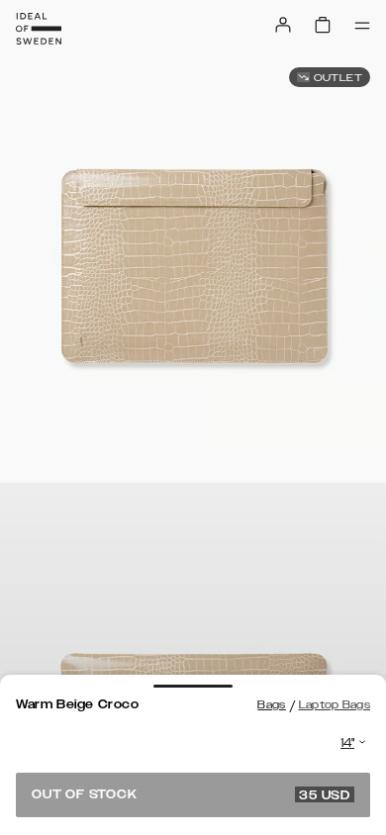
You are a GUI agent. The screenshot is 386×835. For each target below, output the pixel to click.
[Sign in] (283, 25)
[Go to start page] (38, 29)
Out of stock (191, 794)
